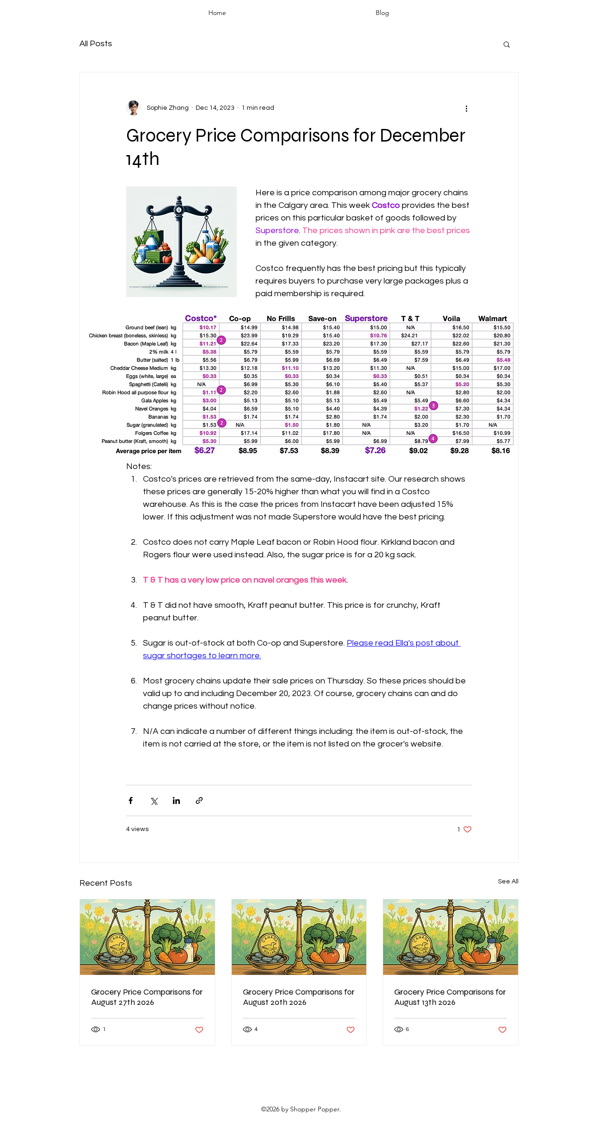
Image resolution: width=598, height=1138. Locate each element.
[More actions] (466, 108)
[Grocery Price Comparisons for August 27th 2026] (147, 937)
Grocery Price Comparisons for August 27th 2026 (147, 997)
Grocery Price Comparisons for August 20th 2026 (299, 997)
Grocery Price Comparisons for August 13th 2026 (450, 997)
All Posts (95, 43)
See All (508, 881)
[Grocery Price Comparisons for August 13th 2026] (450, 937)
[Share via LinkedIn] (176, 800)
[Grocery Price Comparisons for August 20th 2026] (299, 937)
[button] (506, 44)
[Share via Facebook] (130, 800)
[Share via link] (199, 800)
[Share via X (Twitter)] (153, 800)
